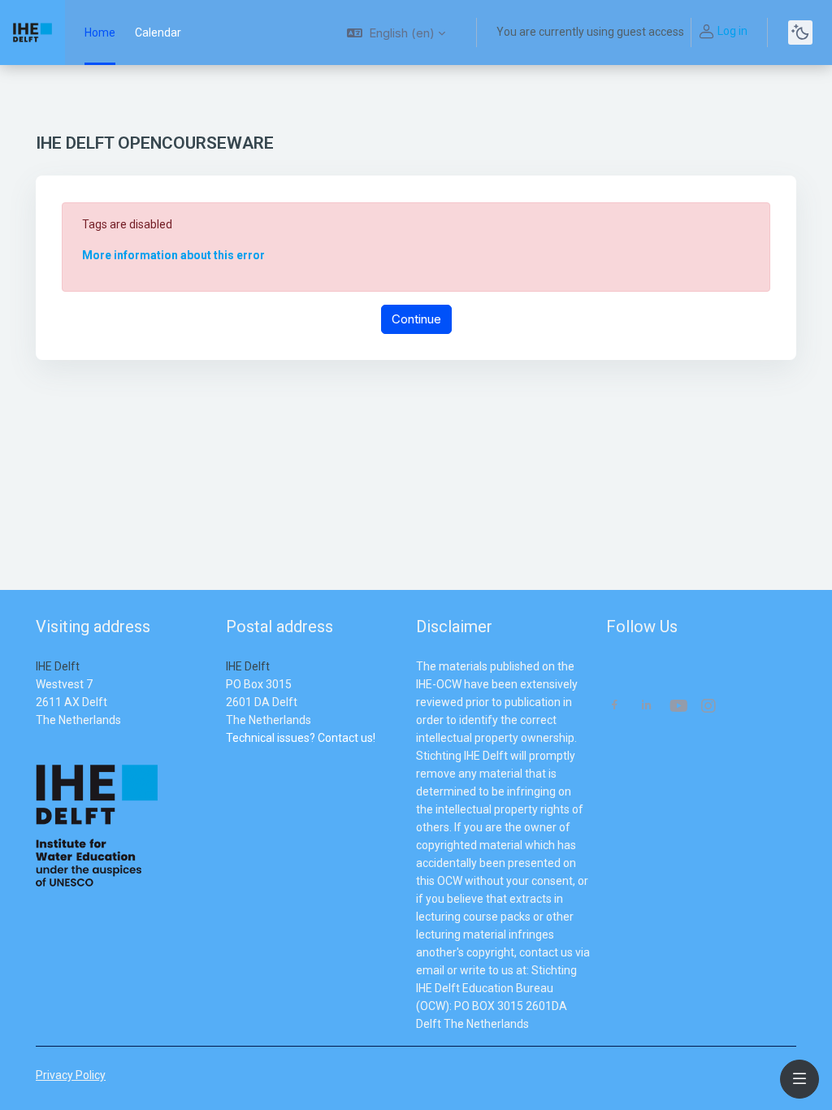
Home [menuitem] (99, 32)
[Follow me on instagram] (709, 707)
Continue (416, 319)
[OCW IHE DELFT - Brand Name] (32, 32)
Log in (732, 30)
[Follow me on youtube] (678, 707)
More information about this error (173, 255)
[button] (396, 32)
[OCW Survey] (227, 755)
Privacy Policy (71, 1075)
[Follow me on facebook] (614, 706)
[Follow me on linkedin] (646, 706)
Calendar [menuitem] (158, 32)
